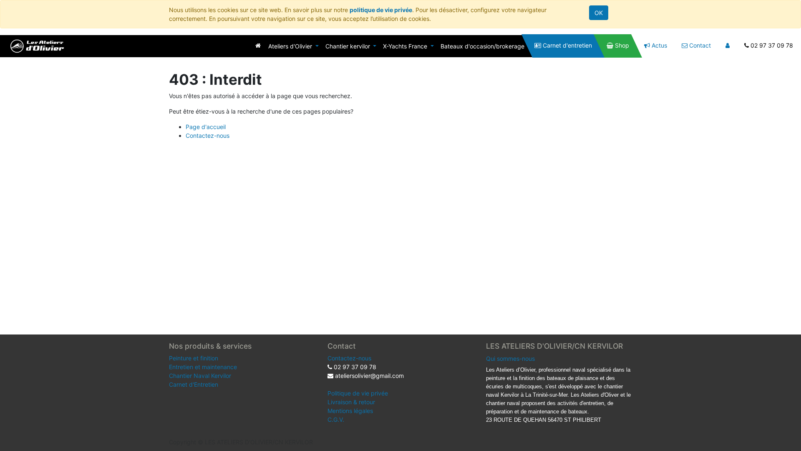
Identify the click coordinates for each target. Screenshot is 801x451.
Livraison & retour (351, 401)
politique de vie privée (381, 9)
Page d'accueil (206, 126)
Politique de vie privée (357, 393)
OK (598, 12)
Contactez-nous (207, 135)
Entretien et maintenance (203, 366)
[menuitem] (258, 45)
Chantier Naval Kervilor (200, 375)
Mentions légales (350, 410)
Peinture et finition (193, 358)
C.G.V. (335, 419)
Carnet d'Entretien (193, 384)
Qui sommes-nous (510, 358)
